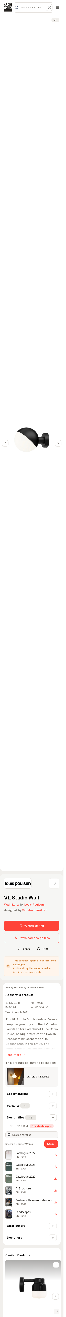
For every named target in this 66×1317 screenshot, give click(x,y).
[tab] (10, 1126)
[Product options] (56, 1265)
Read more (13, 1055)
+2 (57, 1311)
